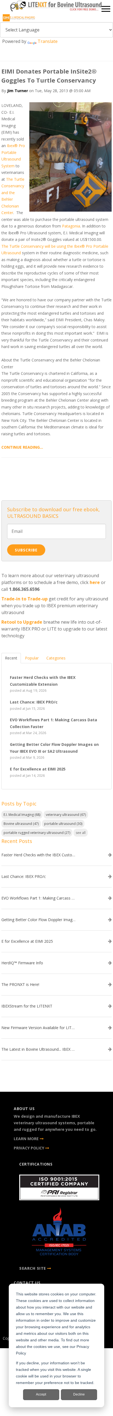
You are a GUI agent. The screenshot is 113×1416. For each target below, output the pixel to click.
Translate (48, 41)
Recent (11, 658)
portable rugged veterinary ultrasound (37, 832)
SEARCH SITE (32, 1268)
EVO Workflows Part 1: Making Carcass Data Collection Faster (38, 898)
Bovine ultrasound (21, 823)
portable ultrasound (63, 823)
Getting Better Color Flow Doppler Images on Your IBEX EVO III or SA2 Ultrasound (38, 919)
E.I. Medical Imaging (22, 814)
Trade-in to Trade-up (24, 599)
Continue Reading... (22, 447)
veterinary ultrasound (66, 814)
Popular (32, 658)
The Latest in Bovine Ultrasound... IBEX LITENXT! (38, 1049)
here (95, 582)
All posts (56, 477)
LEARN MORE (27, 1138)
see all (81, 832)
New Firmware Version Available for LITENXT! (38, 1027)
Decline (79, 1394)
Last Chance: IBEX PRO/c (23, 876)
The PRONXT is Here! (20, 984)
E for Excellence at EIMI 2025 (27, 941)
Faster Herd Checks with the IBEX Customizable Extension (38, 854)
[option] (56, 7)
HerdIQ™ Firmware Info (22, 962)
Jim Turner (17, 90)
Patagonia (71, 226)
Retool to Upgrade (21, 622)
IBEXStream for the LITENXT (26, 1006)
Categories (56, 658)
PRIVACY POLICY (29, 1148)
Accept (41, 1394)
